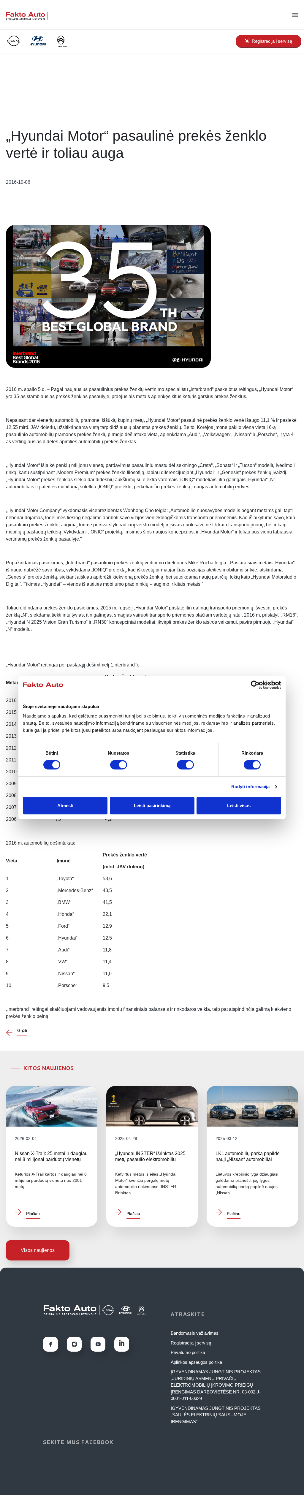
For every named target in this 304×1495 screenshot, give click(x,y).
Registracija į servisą (191, 1342)
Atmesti (65, 805)
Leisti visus (239, 805)
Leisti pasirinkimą (152, 805)
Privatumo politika (188, 1352)
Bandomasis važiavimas (194, 1333)
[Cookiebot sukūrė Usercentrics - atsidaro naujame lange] (255, 684)
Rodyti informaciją (250, 786)
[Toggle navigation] (298, 15)
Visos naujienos (38, 1250)
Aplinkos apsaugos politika (196, 1362)
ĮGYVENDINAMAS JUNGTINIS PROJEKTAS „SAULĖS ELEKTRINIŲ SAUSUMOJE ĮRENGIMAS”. (216, 1415)
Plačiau (33, 1213)
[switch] (118, 764)
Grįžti (22, 1030)
